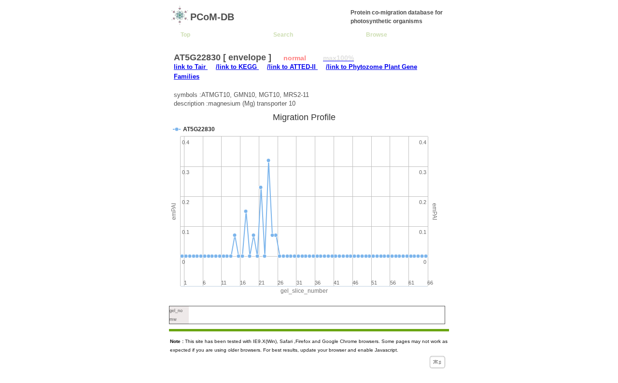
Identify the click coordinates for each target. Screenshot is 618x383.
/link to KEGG (237, 66)
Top (185, 34)
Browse (376, 34)
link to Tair (191, 66)
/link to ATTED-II (292, 66)
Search (283, 34)
